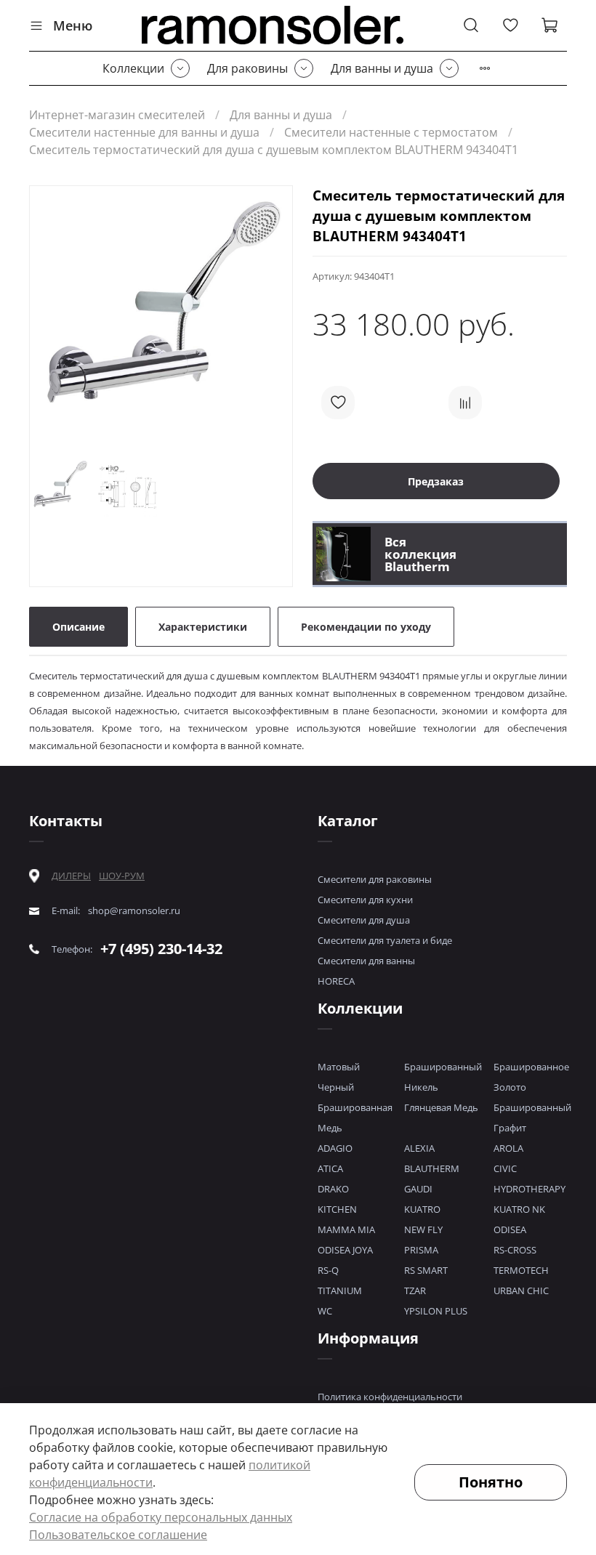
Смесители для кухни (365, 899)
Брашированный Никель (443, 1077)
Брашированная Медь (355, 1117)
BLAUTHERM (431, 1168)
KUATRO (422, 1209)
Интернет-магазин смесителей (117, 115)
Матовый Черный (339, 1077)
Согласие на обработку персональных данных (160, 1517)
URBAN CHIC (521, 1290)
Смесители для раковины (375, 879)
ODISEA (510, 1229)
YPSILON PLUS (435, 1310)
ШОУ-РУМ (122, 875)
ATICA (330, 1168)
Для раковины (247, 68)
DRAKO (333, 1188)
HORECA (336, 980)
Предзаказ (436, 481)
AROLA (508, 1148)
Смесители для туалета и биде (385, 940)
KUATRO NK (519, 1209)
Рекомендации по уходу (366, 627)
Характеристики (202, 627)
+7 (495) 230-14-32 (161, 948)
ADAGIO (335, 1148)
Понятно (491, 1482)
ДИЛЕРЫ (71, 876)
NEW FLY (423, 1229)
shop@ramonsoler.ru (134, 911)
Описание (78, 627)
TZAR (415, 1290)
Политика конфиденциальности (390, 1396)
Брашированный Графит (532, 1117)
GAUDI (418, 1188)
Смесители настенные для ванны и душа (144, 132)
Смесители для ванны (366, 960)
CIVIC (505, 1168)
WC (325, 1310)
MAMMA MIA (346, 1229)
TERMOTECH (521, 1270)
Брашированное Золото (531, 1077)
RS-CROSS (515, 1249)
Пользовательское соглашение (118, 1535)
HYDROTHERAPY (529, 1188)
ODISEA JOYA (345, 1249)
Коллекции (133, 68)
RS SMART (426, 1270)
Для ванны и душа (382, 68)
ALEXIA (419, 1148)
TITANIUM (340, 1290)
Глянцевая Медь (441, 1107)
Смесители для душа (364, 919)
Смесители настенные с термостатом (391, 132)
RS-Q (328, 1270)
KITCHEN (337, 1209)
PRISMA (421, 1249)
